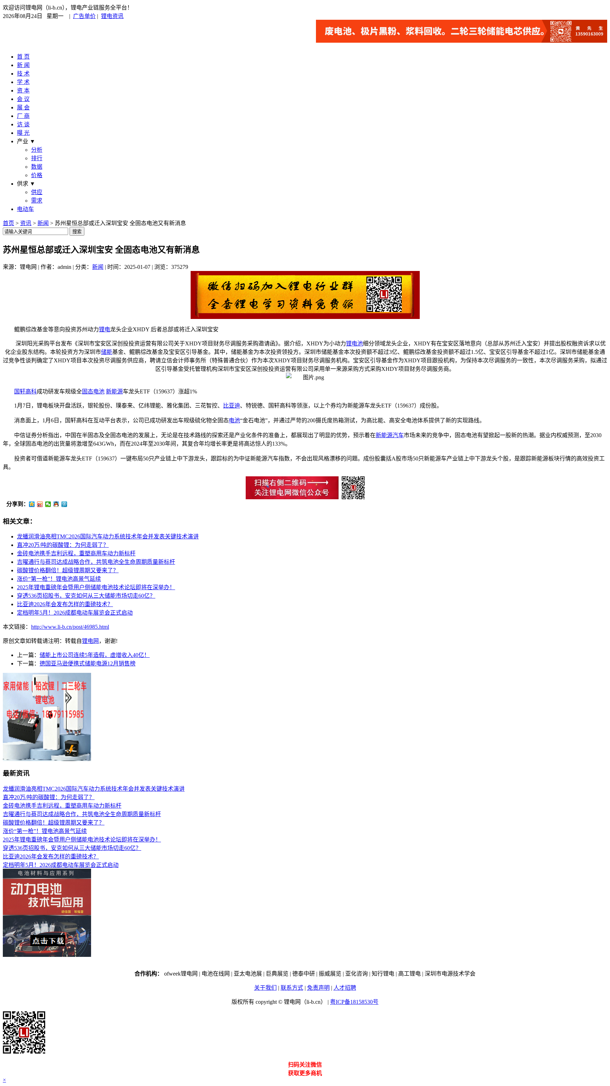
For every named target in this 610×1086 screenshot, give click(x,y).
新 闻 (23, 65)
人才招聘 (345, 988)
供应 (36, 192)
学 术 (23, 82)
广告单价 (84, 16)
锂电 (104, 329)
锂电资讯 (112, 16)
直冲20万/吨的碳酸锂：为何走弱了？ (63, 545)
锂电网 (90, 641)
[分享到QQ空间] (32, 504)
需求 (36, 201)
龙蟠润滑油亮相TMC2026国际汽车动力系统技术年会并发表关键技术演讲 (108, 536)
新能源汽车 (390, 435)
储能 (106, 352)
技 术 (23, 74)
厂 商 (23, 116)
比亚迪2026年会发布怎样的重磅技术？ (65, 604)
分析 (36, 150)
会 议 (23, 99)
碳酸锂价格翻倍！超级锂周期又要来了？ (68, 570)
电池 (234, 420)
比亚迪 (231, 406)
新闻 (43, 223)
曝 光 (23, 133)
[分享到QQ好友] (56, 504)
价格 (36, 175)
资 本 (23, 90)
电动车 (25, 209)
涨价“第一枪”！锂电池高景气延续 (59, 579)
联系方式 (292, 988)
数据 (36, 167)
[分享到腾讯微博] (64, 504)
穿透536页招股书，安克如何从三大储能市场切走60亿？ (86, 596)
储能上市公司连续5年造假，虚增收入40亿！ (95, 655)
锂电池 (354, 343)
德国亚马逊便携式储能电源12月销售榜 (88, 663)
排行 (36, 158)
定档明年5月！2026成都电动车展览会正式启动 (75, 613)
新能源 (114, 391)
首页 (8, 223)
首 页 (23, 57)
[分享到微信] (48, 504)
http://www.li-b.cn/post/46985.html (70, 627)
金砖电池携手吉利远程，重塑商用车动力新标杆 (76, 553)
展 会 (23, 107)
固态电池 (93, 391)
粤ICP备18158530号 (354, 1002)
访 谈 (23, 124)
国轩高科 (25, 391)
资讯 (25, 223)
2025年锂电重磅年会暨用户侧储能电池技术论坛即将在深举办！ (96, 587)
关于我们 (265, 988)
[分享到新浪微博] (40, 504)
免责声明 (318, 988)
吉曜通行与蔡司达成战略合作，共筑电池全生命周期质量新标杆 (96, 562)
